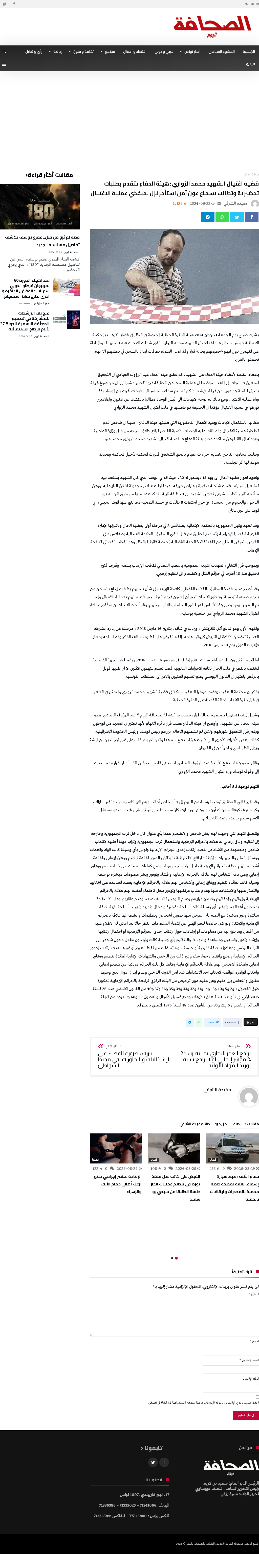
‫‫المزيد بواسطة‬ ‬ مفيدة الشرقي (204, 1124)
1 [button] (176, 1258)
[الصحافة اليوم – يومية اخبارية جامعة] (212, 15)
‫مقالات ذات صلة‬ (246, 1124)
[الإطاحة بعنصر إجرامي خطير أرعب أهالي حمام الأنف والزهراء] (115, 1148)
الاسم (254, 1341)
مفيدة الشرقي (235, 203)
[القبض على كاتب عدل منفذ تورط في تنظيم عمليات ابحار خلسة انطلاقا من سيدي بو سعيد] (174, 1148)
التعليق (254, 1294)
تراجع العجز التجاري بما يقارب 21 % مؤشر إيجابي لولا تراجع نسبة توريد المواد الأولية (215, 1056)
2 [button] (172, 1258)
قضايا (212, 1160)
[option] (232, 1168)
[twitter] (237, 217)
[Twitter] (5, 4)
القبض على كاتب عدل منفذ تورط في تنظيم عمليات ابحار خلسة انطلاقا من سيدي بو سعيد (175, 1188)
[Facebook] (14, 4)
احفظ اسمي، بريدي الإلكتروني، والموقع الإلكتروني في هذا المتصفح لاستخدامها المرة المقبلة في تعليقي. (203, 1403)
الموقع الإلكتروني (250, 1379)
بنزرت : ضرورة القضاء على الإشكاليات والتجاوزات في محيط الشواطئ (134, 1056)
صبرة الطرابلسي (42, 303)
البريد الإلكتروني (249, 1360)
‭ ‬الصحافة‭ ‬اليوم (72, 252)
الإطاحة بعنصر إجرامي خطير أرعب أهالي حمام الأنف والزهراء (118, 1184)
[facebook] (251, 217)
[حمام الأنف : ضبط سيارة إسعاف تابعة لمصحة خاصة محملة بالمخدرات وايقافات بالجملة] (232, 1148)
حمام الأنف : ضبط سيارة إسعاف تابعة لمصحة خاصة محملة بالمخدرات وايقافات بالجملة (234, 1188)
